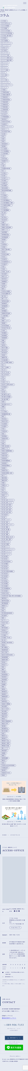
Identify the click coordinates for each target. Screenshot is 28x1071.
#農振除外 (4, 694)
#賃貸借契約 (4, 674)
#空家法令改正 (5, 593)
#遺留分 (3, 718)
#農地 (3, 686)
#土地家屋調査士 (5, 200)
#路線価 (3, 684)
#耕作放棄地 (4, 627)
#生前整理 (4, 423)
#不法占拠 (4, 111)
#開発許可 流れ (5, 740)
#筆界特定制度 (5, 600)
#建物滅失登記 (5, 301)
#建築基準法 (4, 305)
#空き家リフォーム (5, 554)
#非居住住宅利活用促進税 (8, 765)
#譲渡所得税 (4, 659)
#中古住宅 (4, 114)
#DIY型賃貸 (4, 40)
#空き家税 (4, 578)
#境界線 (3, 239)
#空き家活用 (4, 573)
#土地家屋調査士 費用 (7, 202)
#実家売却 (4, 278)
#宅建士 (3, 269)
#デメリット (4, 67)
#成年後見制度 (5, 325)
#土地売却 (4, 197)
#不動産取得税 (5, 92)
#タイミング (4, 65)
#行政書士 (4, 635)
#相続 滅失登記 (5, 445)
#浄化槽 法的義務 (6, 396)
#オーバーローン (5, 45)
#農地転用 (4, 691)
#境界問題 (4, 232)
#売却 (3, 242)
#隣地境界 (4, 750)
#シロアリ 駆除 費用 (6, 60)
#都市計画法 (4, 730)
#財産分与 (4, 664)
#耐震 (3, 625)
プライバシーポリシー (15, 1056)
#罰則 (3, 617)
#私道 (3, 487)
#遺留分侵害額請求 (6, 721)
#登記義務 (4, 436)
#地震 (3, 222)
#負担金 (3, 662)
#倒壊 (3, 141)
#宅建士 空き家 (5, 271)
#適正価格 (4, 711)
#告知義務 (4, 185)
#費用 (3, 669)
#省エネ (3, 475)
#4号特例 (3, 38)
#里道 (3, 733)
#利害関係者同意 (5, 168)
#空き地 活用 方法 (6, 507)
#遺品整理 (4, 713)
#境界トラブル (4, 229)
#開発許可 (4, 738)
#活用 (3, 389)
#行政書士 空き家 (5, 637)
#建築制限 (4, 303)
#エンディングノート (6, 43)
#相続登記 (4, 463)
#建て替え (4, 296)
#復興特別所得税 (5, 313)
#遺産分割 (4, 716)
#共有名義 (4, 158)
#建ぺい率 (4, 298)
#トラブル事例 (4, 70)
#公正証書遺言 (5, 151)
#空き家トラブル (5, 541)
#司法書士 (4, 180)
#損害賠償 (4, 337)
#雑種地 (3, 753)
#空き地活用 (4, 514)
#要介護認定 (4, 647)
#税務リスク (4, 495)
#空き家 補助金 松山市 (7, 536)
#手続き (3, 330)
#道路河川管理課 (5, 703)
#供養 (3, 138)
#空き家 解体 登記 (6, 539)
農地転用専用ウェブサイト (9, 1018)
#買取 (3, 667)
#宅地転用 (4, 264)
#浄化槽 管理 (4, 399)
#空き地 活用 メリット (6, 502)
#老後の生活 (4, 622)
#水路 (3, 379)
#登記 (3, 433)
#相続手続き (4, 455)
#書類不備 (4, 357)
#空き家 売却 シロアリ (7, 524)
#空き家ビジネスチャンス (7, 549)
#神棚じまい (4, 485)
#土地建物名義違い (6, 205)
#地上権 (3, 212)
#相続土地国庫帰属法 (6, 450)
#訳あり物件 (4, 652)
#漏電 (3, 406)
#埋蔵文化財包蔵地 (6, 227)
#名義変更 (4, 183)
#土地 (3, 192)
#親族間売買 (4, 649)
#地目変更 (4, 219)
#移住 (3, 490)
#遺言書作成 (4, 728)
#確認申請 (4, 480)
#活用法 (3, 391)
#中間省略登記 (5, 116)
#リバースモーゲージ (6, 84)
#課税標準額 (4, 657)
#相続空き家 (4, 470)
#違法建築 (4, 706)
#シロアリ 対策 (5, 55)
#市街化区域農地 (5, 291)
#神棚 (3, 482)
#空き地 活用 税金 (6, 512)
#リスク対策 (4, 79)
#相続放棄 (4, 458)
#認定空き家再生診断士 (7, 654)
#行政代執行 (4, 632)
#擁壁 (3, 340)
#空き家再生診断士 (6, 561)
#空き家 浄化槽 (5, 529)
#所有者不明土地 (5, 328)
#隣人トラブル (4, 748)
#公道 (3, 156)
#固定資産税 (4, 188)
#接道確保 (4, 332)
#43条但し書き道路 (6, 35)
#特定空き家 (4, 421)
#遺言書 (3, 726)
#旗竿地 (3, 345)
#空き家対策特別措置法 (7, 571)
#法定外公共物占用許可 (7, 384)
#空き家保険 (4, 556)
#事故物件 (4, 119)
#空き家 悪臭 (4, 527)
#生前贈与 (4, 426)
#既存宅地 (4, 350)
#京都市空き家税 (5, 121)
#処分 (3, 163)
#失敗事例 (4, 244)
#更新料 (3, 355)
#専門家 (3, 286)
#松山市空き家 (5, 374)
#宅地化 (3, 256)
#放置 (3, 342)
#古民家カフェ (5, 178)
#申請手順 (4, 431)
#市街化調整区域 (5, 293)
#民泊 (3, 377)
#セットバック (4, 62)
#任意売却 (4, 124)
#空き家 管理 (4, 534)
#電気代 (3, 760)
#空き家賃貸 (4, 590)
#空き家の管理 (5, 544)
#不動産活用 (4, 104)
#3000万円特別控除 (6, 33)
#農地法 (3, 689)
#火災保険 (4, 411)
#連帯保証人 (4, 701)
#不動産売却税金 (5, 99)
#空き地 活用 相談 (6, 509)
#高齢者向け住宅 (5, 772)
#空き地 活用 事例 (6, 504)
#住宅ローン (4, 129)
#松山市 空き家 (5, 372)
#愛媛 (3, 318)
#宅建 (3, 266)
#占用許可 (4, 173)
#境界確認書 (4, 237)
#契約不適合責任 (5, 249)
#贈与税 (3, 681)
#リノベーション (5, 82)
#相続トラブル (4, 448)
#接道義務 (4, 335)
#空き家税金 (4, 581)
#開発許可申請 (5, 745)
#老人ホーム (4, 620)
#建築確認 (4, 310)
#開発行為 (4, 735)
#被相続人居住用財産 (6, 642)
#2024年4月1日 (5, 23)
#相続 (3, 443)
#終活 (3, 610)
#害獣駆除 (4, 281)
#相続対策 (4, 453)
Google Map (14, 927)
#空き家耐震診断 (5, 588)
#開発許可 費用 (5, 743)
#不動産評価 (4, 109)
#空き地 (3, 497)
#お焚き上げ (4, 47)
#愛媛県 (3, 323)
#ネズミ (3, 72)
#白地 (3, 441)
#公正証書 (4, 148)
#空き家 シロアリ (5, 519)
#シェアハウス (4, 52)
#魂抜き (3, 775)
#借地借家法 (4, 143)
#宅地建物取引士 (5, 261)
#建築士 (3, 308)
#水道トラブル (4, 382)
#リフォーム (4, 87)
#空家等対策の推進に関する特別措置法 (11, 595)
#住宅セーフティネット (6, 126)
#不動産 (3, 89)
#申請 (3, 428)
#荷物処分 (4, 630)
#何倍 (3, 136)
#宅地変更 (4, 259)
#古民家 (3, 175)
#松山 (3, 364)
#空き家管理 (4, 583)
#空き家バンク (5, 546)
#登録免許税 (4, 438)
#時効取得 (4, 352)
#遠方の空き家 (5, 708)
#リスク (3, 77)
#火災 (3, 409)
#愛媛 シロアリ (5, 320)
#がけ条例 (4, 50)
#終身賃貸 (4, 615)
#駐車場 (3, 770)
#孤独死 (3, 251)
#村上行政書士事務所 (6, 362)
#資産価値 (4, 679)
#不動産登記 (4, 106)
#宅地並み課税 (5, 254)
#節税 (3, 608)
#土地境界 (4, 195)
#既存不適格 (4, 347)
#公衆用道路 (4, 153)
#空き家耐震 (4, 586)
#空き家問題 (4, 563)
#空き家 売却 (4, 522)
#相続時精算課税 (5, 460)
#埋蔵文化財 (4, 224)
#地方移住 (4, 217)
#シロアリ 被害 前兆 (6, 57)
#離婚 (3, 755)
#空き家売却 (4, 566)
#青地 (3, 762)
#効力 (3, 170)
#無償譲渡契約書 (5, 414)
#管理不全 (4, 605)
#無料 (3, 416)
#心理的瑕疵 (4, 315)
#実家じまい (4, 276)
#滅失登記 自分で (6, 404)
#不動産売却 (4, 97)
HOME (4, 835)
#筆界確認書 (4, 603)
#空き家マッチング (5, 551)
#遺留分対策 (4, 723)
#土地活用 (4, 207)
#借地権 (3, 146)
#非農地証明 (4, 767)
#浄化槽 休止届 (5, 394)
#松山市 (3, 369)
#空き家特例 (4, 576)
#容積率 (3, 283)
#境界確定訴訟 (5, 234)
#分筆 (3, 165)
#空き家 (3, 517)
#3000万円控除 (5, 30)
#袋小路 (3, 640)
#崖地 (3, 288)
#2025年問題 (5, 25)
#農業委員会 (4, 696)
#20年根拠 (4, 28)
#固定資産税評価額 (6, 190)
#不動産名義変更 (5, 94)
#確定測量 (4, 477)
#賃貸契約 (4, 676)
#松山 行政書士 (5, 367)
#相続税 (3, 468)
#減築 (3, 401)
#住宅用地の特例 (5, 131)
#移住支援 (4, 492)
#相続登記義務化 (5, 465)
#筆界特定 (4, 598)
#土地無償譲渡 (5, 210)
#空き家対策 (4, 568)
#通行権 (3, 699)
